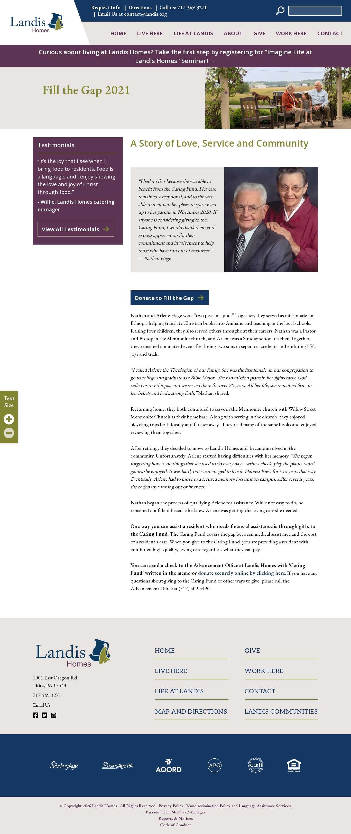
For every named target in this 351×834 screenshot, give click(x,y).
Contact (330, 33)
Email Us (42, 705)
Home (118, 33)
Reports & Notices (176, 818)
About (233, 33)
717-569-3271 (192, 7)
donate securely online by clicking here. (242, 573)
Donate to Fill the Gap (164, 297)
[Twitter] (45, 715)
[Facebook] (36, 715)
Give (259, 33)
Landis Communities (281, 711)
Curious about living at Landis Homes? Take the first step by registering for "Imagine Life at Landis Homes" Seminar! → (175, 56)
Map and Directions (191, 711)
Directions (140, 7)
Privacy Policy (171, 806)
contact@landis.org (145, 14)
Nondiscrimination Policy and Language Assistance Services (238, 806)
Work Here (291, 33)
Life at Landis (193, 33)
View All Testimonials (70, 229)
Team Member (173, 812)
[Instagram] (53, 715)
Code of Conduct (175, 825)
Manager (197, 812)
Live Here (150, 33)
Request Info (106, 7)
